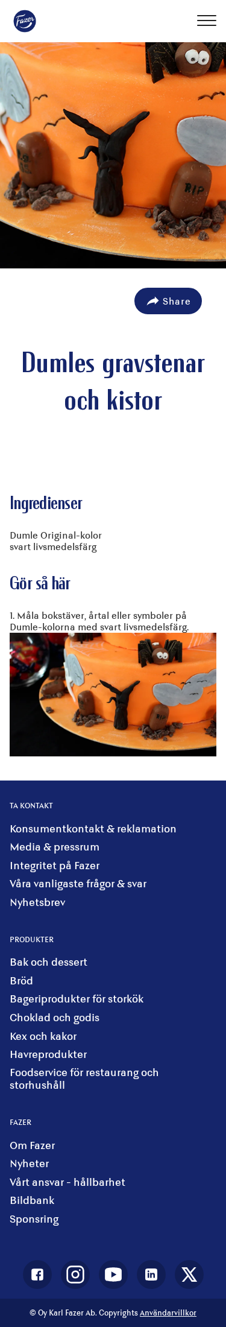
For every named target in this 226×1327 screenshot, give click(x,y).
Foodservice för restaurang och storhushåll (84, 1079)
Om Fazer (32, 1145)
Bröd (21, 980)
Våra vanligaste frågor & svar (78, 883)
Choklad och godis (54, 1017)
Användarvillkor (168, 1312)
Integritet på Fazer (54, 865)
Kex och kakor (43, 1036)
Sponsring (34, 1218)
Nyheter (29, 1163)
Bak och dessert (48, 961)
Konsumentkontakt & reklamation (93, 828)
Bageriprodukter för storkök (76, 998)
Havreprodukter (48, 1054)
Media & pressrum (54, 846)
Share (177, 300)
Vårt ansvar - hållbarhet (67, 1182)
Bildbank (32, 1200)
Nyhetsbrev (37, 902)
